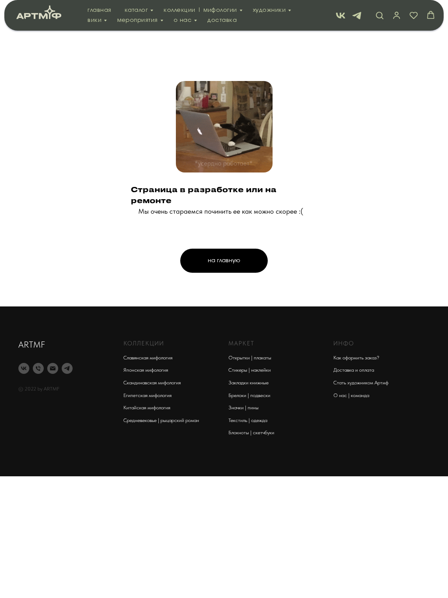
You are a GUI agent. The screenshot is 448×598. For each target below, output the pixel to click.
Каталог (136, 10)
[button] (379, 15)
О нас (183, 20)
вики (95, 20)
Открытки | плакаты (249, 358)
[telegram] (356, 15)
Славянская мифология (147, 358)
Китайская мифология (146, 408)
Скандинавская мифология (152, 383)
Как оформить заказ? (356, 358)
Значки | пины (243, 408)
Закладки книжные (248, 383)
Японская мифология (145, 370)
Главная (100, 10)
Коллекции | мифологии (200, 10)
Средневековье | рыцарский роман (161, 420)
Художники (269, 10)
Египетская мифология (147, 395)
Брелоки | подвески (249, 395)
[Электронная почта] (52, 368)
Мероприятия (137, 20)
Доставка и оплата (353, 370)
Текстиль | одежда (247, 420)
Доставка (222, 20)
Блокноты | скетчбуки (251, 432)
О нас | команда (351, 395)
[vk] (340, 15)
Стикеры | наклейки (249, 370)
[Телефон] (38, 368)
